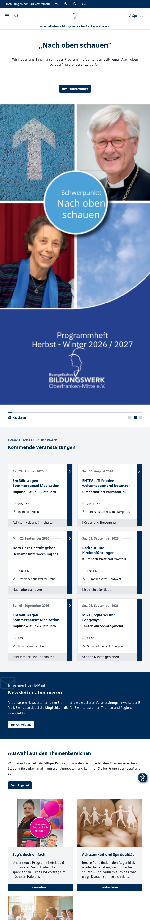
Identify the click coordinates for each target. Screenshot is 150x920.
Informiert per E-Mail (26, 685)
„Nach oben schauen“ (75, 45)
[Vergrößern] (66, 4)
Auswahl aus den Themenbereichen (49, 753)
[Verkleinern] (75, 4)
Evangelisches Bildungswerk (32, 440)
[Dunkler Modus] (84, 4)
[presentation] (129, 417)
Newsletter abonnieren (35, 692)
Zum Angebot (20, 785)
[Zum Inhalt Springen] (57, 4)
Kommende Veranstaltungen (42, 447)
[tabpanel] (75, 217)
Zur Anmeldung (21, 724)
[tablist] (135, 417)
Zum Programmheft (75, 89)
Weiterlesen (40, 887)
